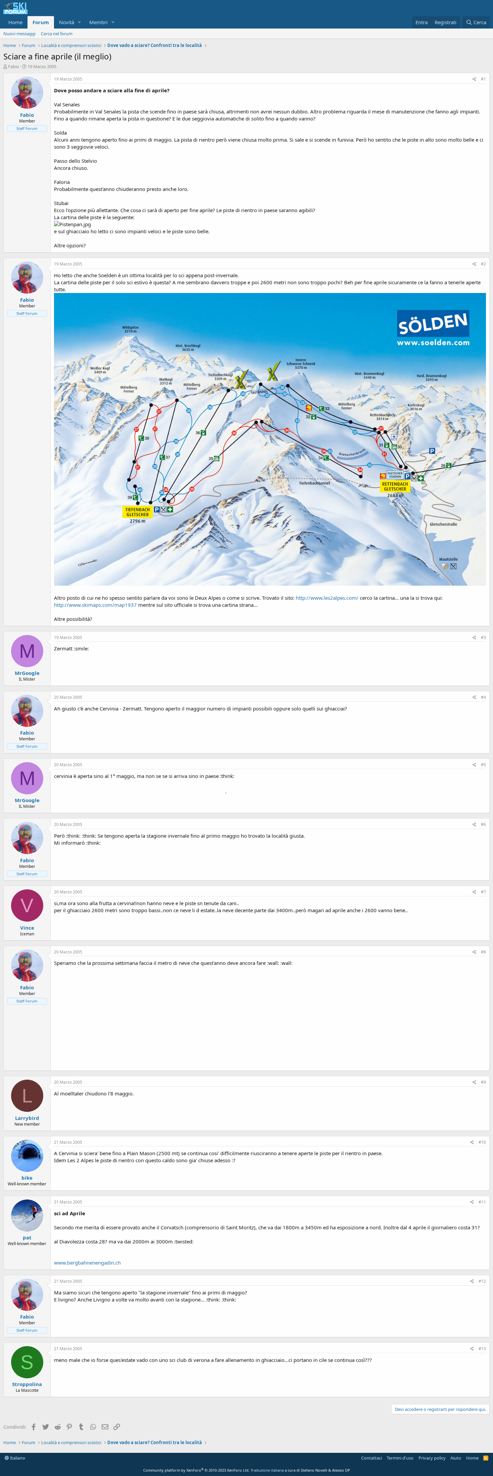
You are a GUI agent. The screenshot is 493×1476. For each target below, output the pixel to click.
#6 (483, 824)
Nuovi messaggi (19, 34)
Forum (41, 22)
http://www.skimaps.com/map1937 (95, 604)
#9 (483, 1082)
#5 (483, 765)
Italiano (17, 1458)
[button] (79, 22)
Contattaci (371, 1458)
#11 (482, 1202)
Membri (98, 22)
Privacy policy (432, 1458)
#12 (482, 1281)
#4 (483, 697)
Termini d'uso (400, 1458)
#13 (482, 1348)
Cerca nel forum (56, 34)
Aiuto (455, 1458)
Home (15, 22)
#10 (482, 1142)
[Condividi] (474, 79)
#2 (483, 264)
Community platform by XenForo (196, 1470)
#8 (483, 952)
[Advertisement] (270, 1017)
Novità (66, 22)
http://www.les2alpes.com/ (327, 597)
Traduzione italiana (267, 1470)
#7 (483, 892)
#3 (483, 637)
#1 (483, 79)
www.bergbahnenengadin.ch (87, 1262)
